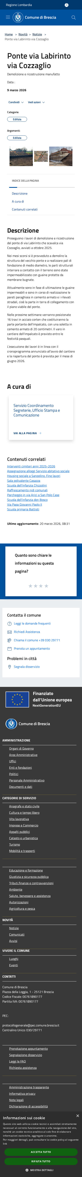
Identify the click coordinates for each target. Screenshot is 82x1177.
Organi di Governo (21, 748)
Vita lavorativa (19, 819)
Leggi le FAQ (17, 1061)
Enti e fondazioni (20, 767)
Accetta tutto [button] (41, 1152)
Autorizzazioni (18, 902)
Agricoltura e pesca (22, 908)
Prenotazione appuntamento (28, 1048)
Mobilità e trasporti (22, 850)
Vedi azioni (34, 102)
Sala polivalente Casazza (23, 480)
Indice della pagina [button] (25, 180)
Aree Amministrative (23, 754)
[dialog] (41, 1144)
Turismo (14, 844)
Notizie (37, 34)
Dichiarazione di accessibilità (28, 1106)
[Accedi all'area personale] (66, 5)
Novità (23, 34)
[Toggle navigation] (8, 17)
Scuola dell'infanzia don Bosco (27, 499)
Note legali (16, 1100)
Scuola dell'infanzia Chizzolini (27, 485)
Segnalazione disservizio (25, 1055)
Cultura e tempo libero (24, 812)
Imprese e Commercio (23, 825)
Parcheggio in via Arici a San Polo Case (33, 495)
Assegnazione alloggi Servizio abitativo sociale (38, 471)
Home (9, 34)
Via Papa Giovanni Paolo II (24, 504)
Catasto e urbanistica (23, 838)
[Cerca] (73, 17)
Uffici (12, 761)
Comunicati (16, 934)
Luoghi (13, 958)
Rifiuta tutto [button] (40, 1161)
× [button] (77, 1115)
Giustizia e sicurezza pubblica (29, 876)
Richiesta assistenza (23, 1067)
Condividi (14, 102)
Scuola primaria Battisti (23, 509)
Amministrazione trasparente (29, 1087)
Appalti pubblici (19, 831)
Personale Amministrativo (26, 780)
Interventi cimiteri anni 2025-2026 (31, 466)
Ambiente (15, 889)
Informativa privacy (22, 1093)
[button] (40, 1170)
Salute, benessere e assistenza (30, 895)
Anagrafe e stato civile (24, 806)
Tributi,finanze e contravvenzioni (31, 883)
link (5, 1143)
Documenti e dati (20, 786)
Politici (13, 774)
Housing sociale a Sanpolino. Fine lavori (33, 475)
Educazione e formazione (26, 870)
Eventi (13, 965)
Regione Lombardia (19, 4)
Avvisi (13, 940)
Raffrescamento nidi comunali (27, 490)
